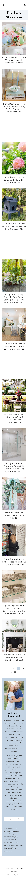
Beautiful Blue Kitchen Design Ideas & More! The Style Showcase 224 (14, 346)
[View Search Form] (25, 5)
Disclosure (14, 871)
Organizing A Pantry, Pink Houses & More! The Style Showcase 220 (14, 562)
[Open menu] (3, 5)
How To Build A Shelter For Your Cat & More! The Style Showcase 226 (14, 226)
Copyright (20, 868)
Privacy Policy (9, 868)
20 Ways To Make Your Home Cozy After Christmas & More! (14, 657)
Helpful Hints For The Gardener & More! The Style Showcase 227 (14, 180)
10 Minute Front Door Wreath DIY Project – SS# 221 (14, 515)
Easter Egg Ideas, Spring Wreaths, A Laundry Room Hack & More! (14, 60)
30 (15, 672)
